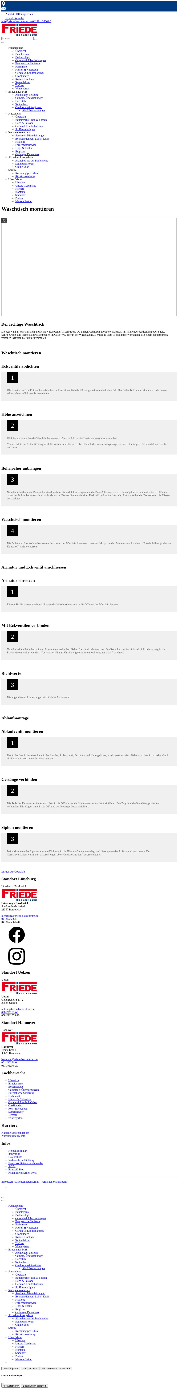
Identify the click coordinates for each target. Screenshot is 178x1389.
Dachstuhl (20, 101)
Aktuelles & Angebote (20, 1315)
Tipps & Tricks (23, 148)
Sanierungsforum (24, 163)
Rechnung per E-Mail (27, 173)
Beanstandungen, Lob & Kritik (32, 138)
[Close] (2, 1200)
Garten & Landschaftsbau (29, 126)
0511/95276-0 (9, 1062)
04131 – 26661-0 (41, 21)
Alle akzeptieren (11, 1368)
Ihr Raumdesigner (25, 129)
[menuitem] (17, 14)
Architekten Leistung (26, 94)
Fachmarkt (21, 66)
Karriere (19, 188)
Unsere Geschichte (25, 185)
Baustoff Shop (16, 1169)
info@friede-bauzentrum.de (16, 21)
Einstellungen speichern (34, 1385)
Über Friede (15, 1337)
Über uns (20, 182)
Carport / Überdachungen (29, 97)
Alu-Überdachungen (33, 110)
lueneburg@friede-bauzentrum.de (19, 915)
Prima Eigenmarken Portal (22, 1172)
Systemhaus (21, 104)
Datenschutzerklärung (27, 1181)
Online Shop (22, 166)
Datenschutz (15, 1156)
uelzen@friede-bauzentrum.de (17, 1009)
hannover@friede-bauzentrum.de (19, 1059)
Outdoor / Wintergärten (28, 107)
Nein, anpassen (30, 1368)
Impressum (14, 1153)
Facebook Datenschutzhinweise (25, 1163)
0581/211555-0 (9, 1012)
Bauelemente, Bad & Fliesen (31, 119)
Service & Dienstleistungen (30, 135)
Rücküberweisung (25, 176)
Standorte (20, 195)
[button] (2, 42)
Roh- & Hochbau (24, 79)
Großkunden (22, 75)
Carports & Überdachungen (30, 60)
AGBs (11, 1166)
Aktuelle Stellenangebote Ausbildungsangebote (15, 1134)
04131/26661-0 (9, 918)
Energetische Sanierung (28, 63)
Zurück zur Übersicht (13, 871)
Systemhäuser (22, 82)
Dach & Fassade (24, 122)
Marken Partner (23, 201)
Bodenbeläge (22, 57)
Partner (19, 198)
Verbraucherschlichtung (21, 1160)
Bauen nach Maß (17, 1249)
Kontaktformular (17, 1150)
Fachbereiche (15, 1205)
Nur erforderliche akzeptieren (56, 1368)
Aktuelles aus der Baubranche (31, 160)
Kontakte (20, 191)
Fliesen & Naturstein (26, 69)
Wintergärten (22, 88)
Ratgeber (20, 151)
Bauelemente (22, 54)
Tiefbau (19, 85)
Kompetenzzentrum (19, 1290)
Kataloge (20, 141)
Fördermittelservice (25, 144)
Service (12, 1327)
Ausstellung (14, 1271)
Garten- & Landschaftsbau (29, 72)
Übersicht (20, 50)
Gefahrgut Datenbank (27, 154)
